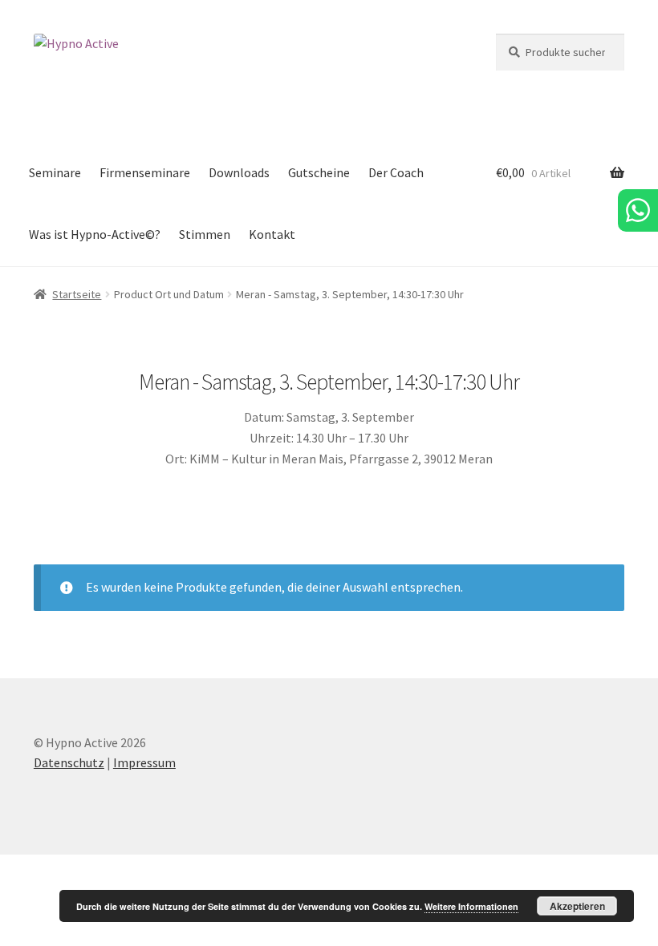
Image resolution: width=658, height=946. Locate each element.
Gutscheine (319, 172)
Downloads (239, 172)
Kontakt (272, 234)
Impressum (144, 762)
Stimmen (204, 234)
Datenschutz (69, 762)
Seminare (55, 172)
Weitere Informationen (471, 906)
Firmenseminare (145, 172)
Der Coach (396, 172)
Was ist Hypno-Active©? (94, 234)
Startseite (76, 294)
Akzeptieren (577, 906)
